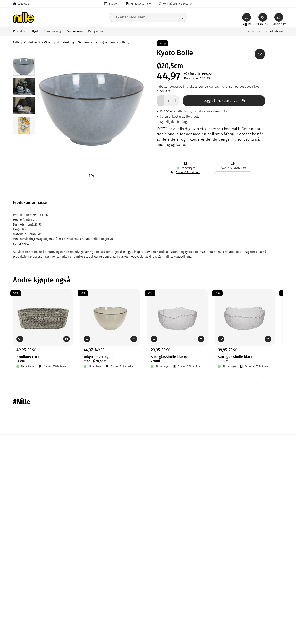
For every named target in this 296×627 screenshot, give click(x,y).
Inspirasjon (252, 31)
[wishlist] (262, 17)
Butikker (113, 3)
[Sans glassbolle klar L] (245, 310)
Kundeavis (23, 3)
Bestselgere (74, 31)
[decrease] (160, 100)
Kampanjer (95, 31)
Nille (16, 42)
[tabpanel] (148, 236)
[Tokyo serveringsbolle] (110, 310)
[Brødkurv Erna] (43, 310)
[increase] (175, 100)
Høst (35, 31)
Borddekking (65, 42)
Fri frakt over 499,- (141, 3)
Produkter (19, 31)
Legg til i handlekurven (221, 101)
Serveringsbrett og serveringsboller (102, 42)
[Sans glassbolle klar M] (177, 310)
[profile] (246, 17)
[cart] (278, 17)
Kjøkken (47, 42)
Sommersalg (52, 31)
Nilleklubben (274, 31)
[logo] (61, 17)
